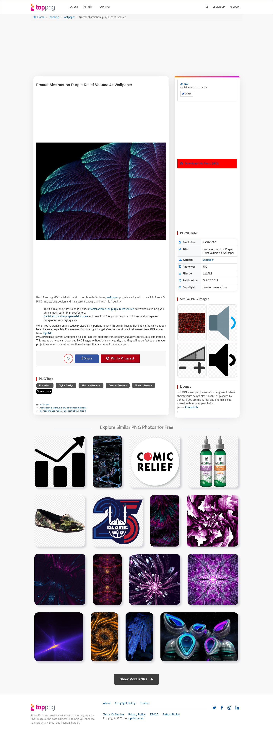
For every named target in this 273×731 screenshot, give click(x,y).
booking (54, 17)
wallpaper (69, 17)
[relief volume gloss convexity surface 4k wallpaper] (107, 461)
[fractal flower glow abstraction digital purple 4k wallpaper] (154, 579)
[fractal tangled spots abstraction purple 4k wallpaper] (212, 520)
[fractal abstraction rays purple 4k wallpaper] (58, 636)
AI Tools (88, 7)
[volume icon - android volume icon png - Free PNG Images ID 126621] (222, 323)
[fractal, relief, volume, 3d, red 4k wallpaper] (192, 323)
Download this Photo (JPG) (201, 163)
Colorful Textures (118, 385)
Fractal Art (45, 385)
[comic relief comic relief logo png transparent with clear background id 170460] (154, 461)
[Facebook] (222, 708)
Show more (44, 391)
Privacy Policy (137, 714)
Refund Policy (171, 714)
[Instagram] (229, 708)
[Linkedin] (237, 708)
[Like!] (68, 358)
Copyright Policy (125, 703)
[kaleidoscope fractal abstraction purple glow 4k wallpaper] (107, 579)
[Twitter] (214, 708)
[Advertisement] (136, 50)
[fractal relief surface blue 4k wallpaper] (139, 636)
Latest (74, 7)
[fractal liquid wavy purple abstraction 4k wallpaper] (164, 520)
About (106, 703)
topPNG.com (135, 718)
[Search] (207, 7)
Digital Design (66, 385)
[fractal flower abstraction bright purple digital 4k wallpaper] (213, 579)
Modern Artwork (143, 385)
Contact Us (191, 407)
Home (40, 17)
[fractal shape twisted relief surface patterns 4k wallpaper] (104, 636)
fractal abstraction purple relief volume (112, 309)
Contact (105, 7)
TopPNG (47, 333)
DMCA (154, 714)
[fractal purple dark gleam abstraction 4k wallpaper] (59, 579)
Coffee (187, 94)
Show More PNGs (134, 679)
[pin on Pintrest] (80, 440)
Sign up (220, 7)
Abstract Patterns (91, 385)
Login (236, 7)
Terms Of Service (113, 714)
